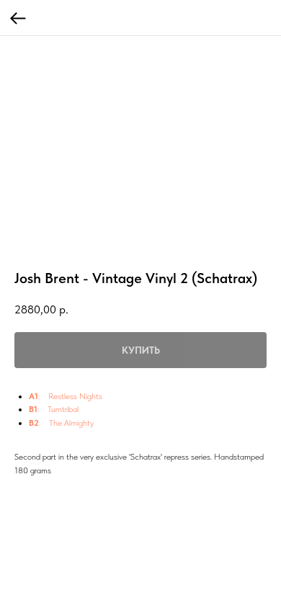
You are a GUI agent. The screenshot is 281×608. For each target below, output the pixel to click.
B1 (33, 409)
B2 (34, 423)
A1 (33, 396)
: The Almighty (66, 423)
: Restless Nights (70, 396)
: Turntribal (58, 409)
